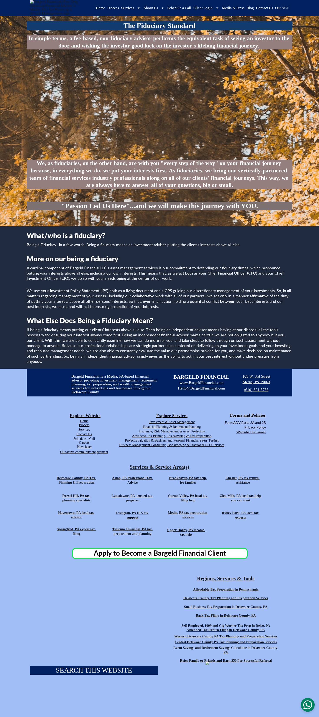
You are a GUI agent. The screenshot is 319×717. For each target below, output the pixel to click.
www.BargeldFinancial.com (201, 382)
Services (84, 429)
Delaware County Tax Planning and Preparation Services (225, 598)
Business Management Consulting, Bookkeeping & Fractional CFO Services (171, 445)
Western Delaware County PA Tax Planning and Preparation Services (225, 636)
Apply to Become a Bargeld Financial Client (160, 553)
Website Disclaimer (251, 432)
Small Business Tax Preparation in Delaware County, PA (226, 607)
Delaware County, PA (73, 478)
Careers (84, 442)
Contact (82, 434)
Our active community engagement (84, 452)
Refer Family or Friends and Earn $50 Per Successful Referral (226, 660)
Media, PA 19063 (256, 382)
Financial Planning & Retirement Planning (172, 427)
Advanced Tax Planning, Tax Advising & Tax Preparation (171, 436)
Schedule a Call (179, 8)
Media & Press (233, 8)
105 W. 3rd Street (256, 376)
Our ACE (282, 8)
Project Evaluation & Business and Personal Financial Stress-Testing (172, 440)
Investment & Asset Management (172, 422)
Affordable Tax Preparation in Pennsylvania (225, 589)
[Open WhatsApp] (308, 705)
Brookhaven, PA (181, 478)
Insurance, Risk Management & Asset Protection (172, 431)
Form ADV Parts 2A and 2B (245, 422)
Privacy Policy (255, 427)
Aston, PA (119, 478)
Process (113, 8)
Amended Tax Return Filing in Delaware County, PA (226, 630)
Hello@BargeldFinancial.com (201, 388)
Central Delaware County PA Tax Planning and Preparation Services (226, 642)
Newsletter (84, 447)
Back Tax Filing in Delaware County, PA (226, 615)
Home (100, 8)
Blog (250, 8)
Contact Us (264, 8)
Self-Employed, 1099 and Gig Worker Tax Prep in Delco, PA (225, 625)
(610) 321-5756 (256, 390)
